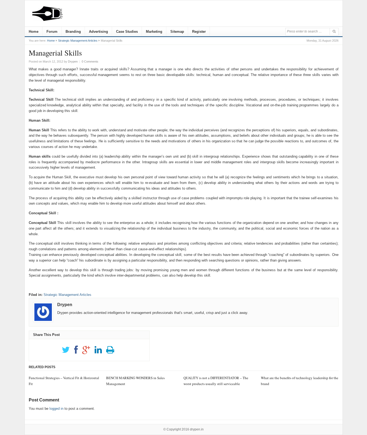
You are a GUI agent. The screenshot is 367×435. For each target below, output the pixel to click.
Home (33, 32)
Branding (73, 32)
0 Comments (90, 61)
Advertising (98, 32)
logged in (56, 409)
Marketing (154, 32)
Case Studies (127, 32)
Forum (51, 32)
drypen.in (197, 429)
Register (199, 32)
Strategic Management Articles (78, 40)
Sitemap (177, 32)
